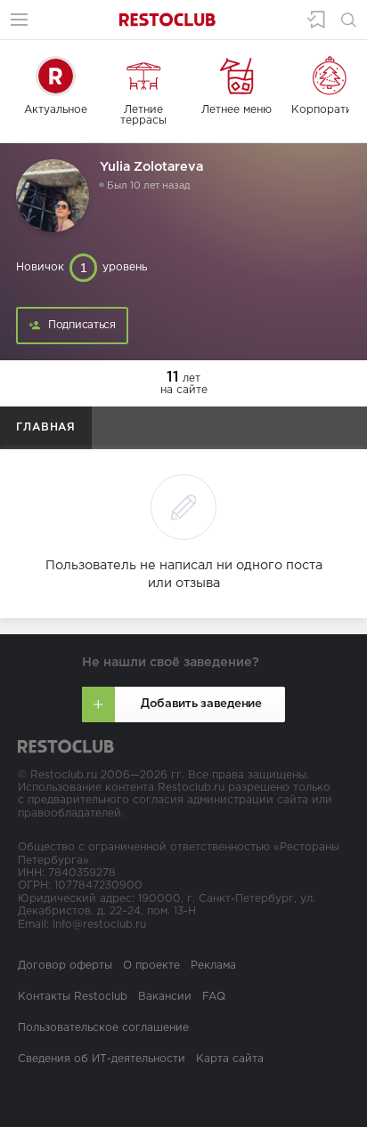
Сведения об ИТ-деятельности (101, 1059)
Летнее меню (236, 110)
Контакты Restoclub (72, 997)
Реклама (213, 965)
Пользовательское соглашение (103, 1028)
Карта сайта (230, 1059)
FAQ (213, 997)
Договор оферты (65, 965)
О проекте (151, 965)
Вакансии (165, 997)
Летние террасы (143, 115)
